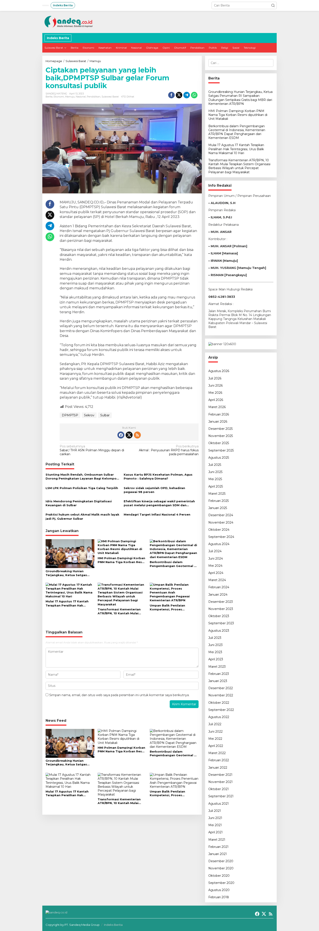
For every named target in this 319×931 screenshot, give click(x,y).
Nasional (81, 96)
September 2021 (220, 796)
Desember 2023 (220, 602)
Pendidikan (93, 96)
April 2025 (215, 486)
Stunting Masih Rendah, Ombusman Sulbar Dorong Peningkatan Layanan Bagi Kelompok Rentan (82, 476)
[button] (273, 5)
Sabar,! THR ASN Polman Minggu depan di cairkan (92, 450)
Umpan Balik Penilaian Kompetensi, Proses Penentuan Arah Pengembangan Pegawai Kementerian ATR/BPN (170, 607)
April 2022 (215, 746)
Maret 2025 (216, 494)
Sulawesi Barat (110, 96)
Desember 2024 (220, 515)
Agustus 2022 (218, 717)
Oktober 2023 (218, 616)
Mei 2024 (215, 566)
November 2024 (220, 522)
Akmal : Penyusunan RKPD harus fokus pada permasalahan (168, 450)
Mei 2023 (215, 652)
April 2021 (215, 832)
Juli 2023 (214, 638)
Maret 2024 (217, 580)
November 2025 (220, 436)
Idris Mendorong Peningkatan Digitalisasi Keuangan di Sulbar (79, 503)
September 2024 (221, 537)
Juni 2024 (215, 558)
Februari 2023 (218, 674)
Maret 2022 (217, 753)
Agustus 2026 (218, 371)
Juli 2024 (215, 551)
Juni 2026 (215, 385)
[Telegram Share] (186, 95)
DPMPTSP (70, 415)
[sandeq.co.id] (69, 22)
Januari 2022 (217, 768)
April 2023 (215, 659)
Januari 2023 (217, 681)
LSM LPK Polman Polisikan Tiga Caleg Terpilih (82, 488)
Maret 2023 (217, 667)
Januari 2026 (217, 421)
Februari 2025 (218, 501)
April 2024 (215, 573)
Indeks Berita (113, 924)
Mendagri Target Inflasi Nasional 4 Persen (157, 514)
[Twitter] (129, 435)
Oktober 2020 (219, 876)
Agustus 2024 (218, 544)
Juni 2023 (215, 645)
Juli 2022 (214, 724)
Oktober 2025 (218, 443)
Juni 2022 (215, 731)
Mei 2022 (215, 739)
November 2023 (220, 609)
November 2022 (220, 695)
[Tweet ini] (179, 95)
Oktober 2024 (218, 530)
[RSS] (137, 435)
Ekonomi (59, 96)
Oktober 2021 (218, 789)
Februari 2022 (218, 760)
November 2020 (220, 868)
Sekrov (89, 415)
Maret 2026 (217, 407)
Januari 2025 (217, 508)
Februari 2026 (218, 414)
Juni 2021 (215, 818)
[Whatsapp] (194, 95)
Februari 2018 (218, 897)
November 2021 (220, 782)
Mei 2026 (215, 393)
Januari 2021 (217, 854)
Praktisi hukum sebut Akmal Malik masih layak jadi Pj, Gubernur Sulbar (82, 516)
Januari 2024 (217, 594)
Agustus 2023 (218, 631)
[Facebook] (120, 435)
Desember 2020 (220, 861)
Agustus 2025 (218, 458)
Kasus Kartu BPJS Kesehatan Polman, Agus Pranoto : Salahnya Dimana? (158, 476)
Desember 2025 (220, 429)
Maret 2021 (216, 840)
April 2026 (215, 400)
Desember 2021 (220, 775)
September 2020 (221, 883)
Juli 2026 (214, 378)
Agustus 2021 (218, 804)
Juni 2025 (215, 472)
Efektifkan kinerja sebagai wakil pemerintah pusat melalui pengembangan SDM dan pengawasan (159, 503)
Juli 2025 (214, 465)
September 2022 (221, 710)
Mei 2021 (215, 825)
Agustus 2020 (219, 890)
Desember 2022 (220, 688)
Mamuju (70, 96)
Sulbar (105, 415)
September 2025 (221, 450)
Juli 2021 (214, 811)
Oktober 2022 (218, 703)
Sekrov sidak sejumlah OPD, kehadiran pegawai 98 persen (154, 490)
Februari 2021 (218, 847)
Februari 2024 (218, 587)
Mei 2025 (215, 479)
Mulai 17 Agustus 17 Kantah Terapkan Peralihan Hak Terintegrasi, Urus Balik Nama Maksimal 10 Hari (69, 603)
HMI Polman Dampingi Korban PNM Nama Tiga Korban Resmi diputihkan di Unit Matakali (122, 560)
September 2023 (221, 623)
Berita (49, 96)
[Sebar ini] (171, 95)
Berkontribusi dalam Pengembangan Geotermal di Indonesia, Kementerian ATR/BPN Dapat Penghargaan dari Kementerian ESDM (173, 564)
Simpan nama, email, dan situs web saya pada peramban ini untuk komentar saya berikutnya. (119, 695)
